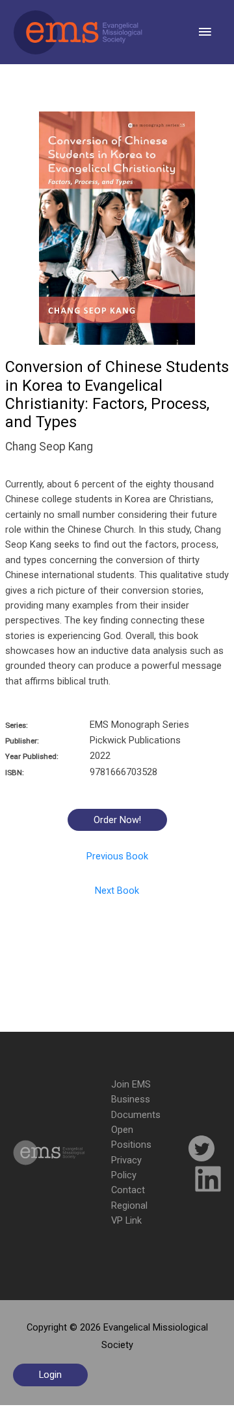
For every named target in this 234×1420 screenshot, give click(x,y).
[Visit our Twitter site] (201, 1150)
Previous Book (117, 856)
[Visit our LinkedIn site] (208, 1181)
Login (50, 1374)
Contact (128, 1190)
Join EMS (131, 1084)
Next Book (117, 890)
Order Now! (117, 820)
